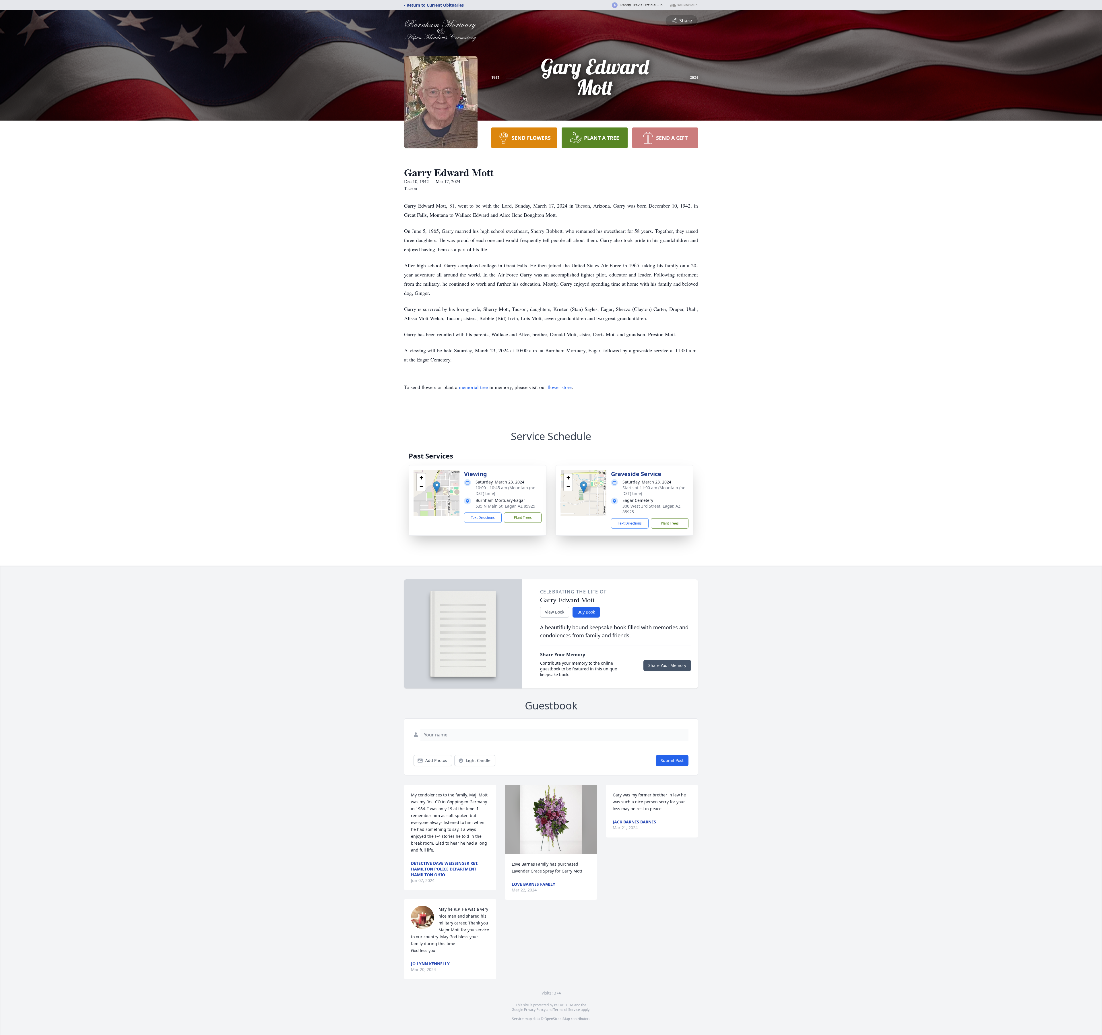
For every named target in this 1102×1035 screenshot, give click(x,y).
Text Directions (483, 517)
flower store (560, 387)
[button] (436, 487)
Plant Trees (523, 517)
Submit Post (672, 760)
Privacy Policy (535, 1009)
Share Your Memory (667, 665)
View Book (554, 612)
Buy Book (586, 612)
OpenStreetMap (557, 1018)
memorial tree (473, 387)
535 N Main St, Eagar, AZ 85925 (505, 506)
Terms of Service (566, 1009)
